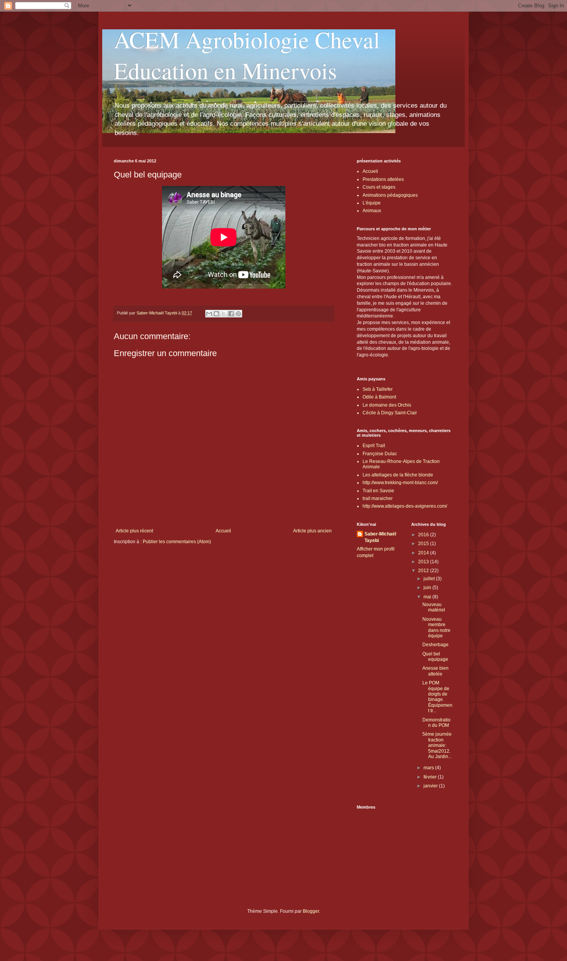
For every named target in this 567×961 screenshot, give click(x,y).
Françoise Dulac (380, 453)
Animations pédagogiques (390, 195)
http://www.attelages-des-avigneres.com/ (405, 506)
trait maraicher (378, 498)
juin (428, 587)
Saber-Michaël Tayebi (380, 537)
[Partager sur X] (224, 314)
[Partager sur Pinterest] (238, 314)
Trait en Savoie (378, 490)
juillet (430, 578)
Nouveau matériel (433, 607)
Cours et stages (379, 187)
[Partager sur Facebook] (231, 314)
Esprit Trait (374, 445)
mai (428, 597)
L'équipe (372, 203)
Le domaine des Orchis (387, 405)
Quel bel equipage (435, 656)
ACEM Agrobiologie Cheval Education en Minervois (247, 55)
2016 (424, 534)
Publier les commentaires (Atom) (177, 541)
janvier (431, 786)
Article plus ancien (312, 531)
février (431, 777)
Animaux (372, 210)
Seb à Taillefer (378, 389)
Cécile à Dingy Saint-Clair (390, 412)
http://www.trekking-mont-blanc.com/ (400, 482)
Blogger (311, 911)
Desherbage (435, 644)
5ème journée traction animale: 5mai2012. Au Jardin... (437, 745)
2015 (424, 543)
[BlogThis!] (216, 314)
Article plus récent (134, 531)
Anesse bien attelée (435, 670)
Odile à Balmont (379, 397)
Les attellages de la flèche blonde (398, 475)
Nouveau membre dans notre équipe (436, 627)
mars (429, 767)
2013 (424, 561)
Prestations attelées (383, 179)
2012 (424, 570)
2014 (424, 553)
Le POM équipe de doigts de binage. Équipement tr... (437, 696)
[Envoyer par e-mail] (209, 314)
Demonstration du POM (436, 722)
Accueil (223, 531)
